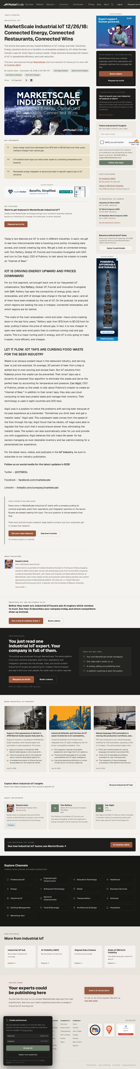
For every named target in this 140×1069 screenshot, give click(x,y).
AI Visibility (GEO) (12, 65)
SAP (12, 291)
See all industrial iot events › (110, 223)
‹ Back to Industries (11, 15)
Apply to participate (116, 248)
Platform (39, 4)
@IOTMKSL (21, 472)
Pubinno (9, 374)
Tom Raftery (27, 287)
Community (78, 4)
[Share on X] (26, 80)
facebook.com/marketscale (34, 479)
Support (75, 1045)
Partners (75, 1038)
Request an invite (16, 224)
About (106, 4)
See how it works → (106, 115)
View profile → (20, 587)
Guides (62, 1038)
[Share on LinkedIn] (31, 80)
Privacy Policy (91, 1065)
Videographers (65, 1031)
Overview (29, 4)
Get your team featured (22, 533)
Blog (99, 4)
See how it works (49, 533)
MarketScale (39, 62)
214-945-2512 (119, 155)
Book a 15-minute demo (99, 990)
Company (11, 825)
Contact (75, 1028)
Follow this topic (116, 162)
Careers (75, 1035)
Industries (63, 4)
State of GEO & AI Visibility (111, 186)
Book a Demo (77, 1042)
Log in (120, 4)
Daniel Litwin (21, 561)
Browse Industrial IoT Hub (121, 785)
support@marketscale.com (110, 157)
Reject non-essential (28, 1054)
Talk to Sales (77, 1031)
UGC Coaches (65, 1035)
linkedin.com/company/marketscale (37, 487)
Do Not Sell (116, 1065)
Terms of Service (104, 1065)
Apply (62, 1042)
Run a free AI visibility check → (26, 621)
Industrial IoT (12, 20)
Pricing (91, 4)
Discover (50, 4)
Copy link (18, 80)
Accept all (27, 1048)
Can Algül (75, 383)
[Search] (112, 4)
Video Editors (65, 1028)
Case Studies (53, 1028)
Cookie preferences (129, 1065)
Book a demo (116, 74)
